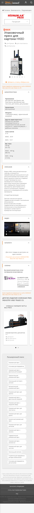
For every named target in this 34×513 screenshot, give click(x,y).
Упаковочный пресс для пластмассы (15, 409)
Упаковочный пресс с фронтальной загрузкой (15, 398)
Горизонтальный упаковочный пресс (14, 376)
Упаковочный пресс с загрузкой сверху (14, 403)
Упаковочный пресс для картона (15, 392)
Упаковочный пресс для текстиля (15, 447)
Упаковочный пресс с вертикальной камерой (15, 371)
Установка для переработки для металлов (16, 462)
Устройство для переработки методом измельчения (17, 456)
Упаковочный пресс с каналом (14, 431)
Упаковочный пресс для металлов (15, 425)
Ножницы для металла (15, 452)
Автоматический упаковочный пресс (14, 387)
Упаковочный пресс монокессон (14, 442)
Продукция (16, 22)
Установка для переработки (16, 366)
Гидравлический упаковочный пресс (14, 436)
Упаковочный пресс (14, 362)
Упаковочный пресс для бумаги (15, 414)
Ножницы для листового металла (15, 382)
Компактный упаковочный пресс (16, 420)
